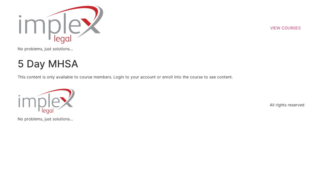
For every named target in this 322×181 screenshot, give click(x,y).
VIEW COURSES (285, 27)
